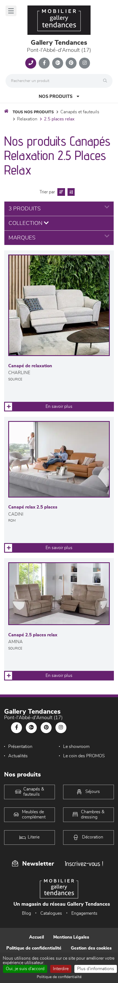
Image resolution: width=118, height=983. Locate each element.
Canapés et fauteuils (79, 112)
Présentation (20, 746)
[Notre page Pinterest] (71, 63)
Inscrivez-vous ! (84, 864)
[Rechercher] (106, 81)
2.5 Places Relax (59, 119)
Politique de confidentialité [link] (59, 977)
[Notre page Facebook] (44, 63)
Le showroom (76, 746)
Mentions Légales (71, 937)
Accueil (36, 937)
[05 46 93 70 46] (30, 63)
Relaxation (27, 119)
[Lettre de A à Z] (70, 192)
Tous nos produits (33, 112)
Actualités (18, 756)
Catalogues (51, 913)
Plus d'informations (95, 969)
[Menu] (10, 10)
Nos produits (55, 96)
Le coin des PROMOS (84, 756)
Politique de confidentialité (33, 948)
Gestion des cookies (91, 948)
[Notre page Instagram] (84, 63)
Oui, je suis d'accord (25, 969)
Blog (26, 913)
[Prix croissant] (60, 192)
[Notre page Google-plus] (57, 63)
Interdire (61, 969)
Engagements (84, 913)
